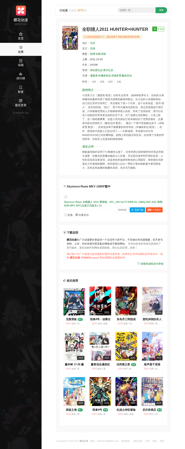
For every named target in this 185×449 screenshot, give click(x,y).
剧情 (92, 53)
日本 (92, 43)
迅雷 (162, 441)
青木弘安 (108, 70)
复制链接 (122, 210)
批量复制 (83, 214)
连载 (119, 81)
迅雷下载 (139, 210)
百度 (147, 441)
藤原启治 (127, 75)
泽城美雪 (116, 75)
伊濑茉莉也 (104, 75)
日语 (92, 48)
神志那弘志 (96, 70)
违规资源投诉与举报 (152, 263)
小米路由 (156, 210)
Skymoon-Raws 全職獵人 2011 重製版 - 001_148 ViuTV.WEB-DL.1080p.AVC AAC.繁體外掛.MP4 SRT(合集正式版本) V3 (113, 203)
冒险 (103, 53)
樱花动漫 (138, 441)
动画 (98, 53)
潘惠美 (94, 75)
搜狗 (154, 441)
